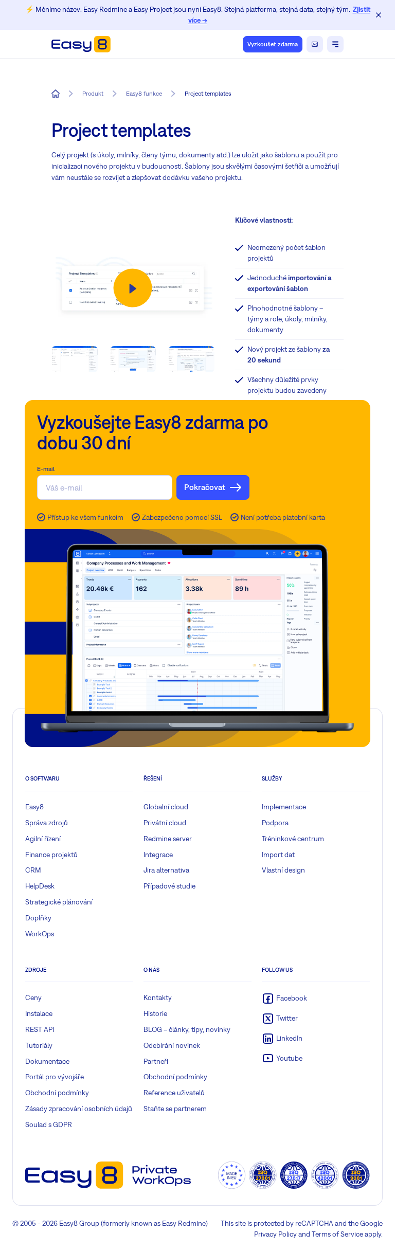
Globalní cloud (165, 807)
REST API (39, 1029)
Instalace (38, 1013)
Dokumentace (47, 1061)
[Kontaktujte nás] (315, 44)
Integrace (158, 854)
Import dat (278, 854)
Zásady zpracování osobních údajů (78, 1108)
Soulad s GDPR (48, 1124)
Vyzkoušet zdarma (272, 44)
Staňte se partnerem (175, 1108)
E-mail (46, 469)
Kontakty (157, 997)
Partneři (155, 1061)
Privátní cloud (164, 823)
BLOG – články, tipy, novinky (186, 1029)
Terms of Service (337, 1234)
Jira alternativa (166, 870)
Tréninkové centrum (293, 838)
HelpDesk (40, 886)
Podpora (275, 823)
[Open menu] (335, 44)
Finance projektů (51, 854)
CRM (33, 870)
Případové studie (169, 886)
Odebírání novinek (171, 1045)
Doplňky (38, 918)
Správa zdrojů (46, 823)
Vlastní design (283, 870)
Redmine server (167, 838)
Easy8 (34, 807)
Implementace (284, 807)
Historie (155, 1013)
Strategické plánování (59, 902)
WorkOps (39, 934)
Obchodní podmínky (57, 1092)
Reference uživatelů (174, 1092)
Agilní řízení (43, 838)
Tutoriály (38, 1045)
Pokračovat (204, 487)
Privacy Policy (275, 1234)
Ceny (33, 997)
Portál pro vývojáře (54, 1077)
